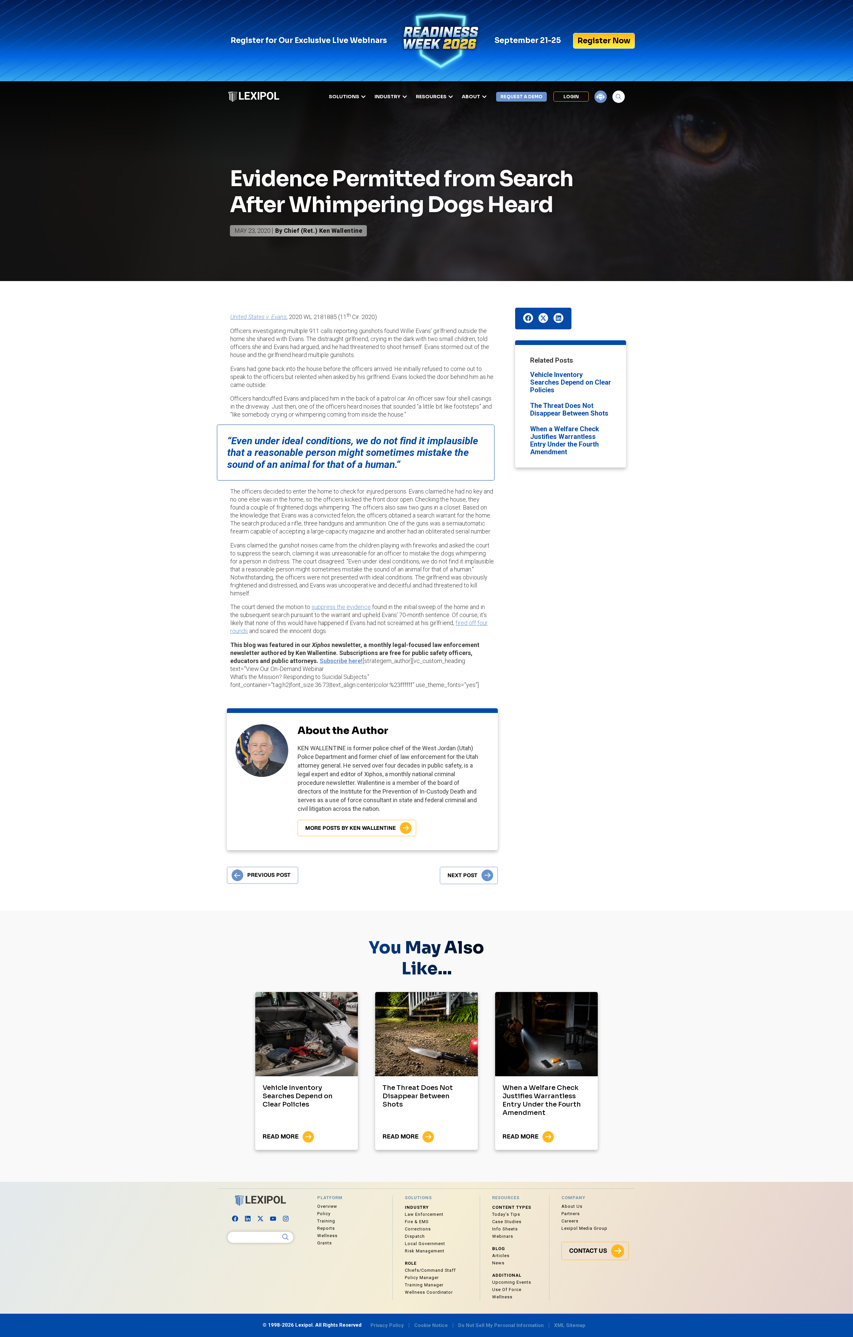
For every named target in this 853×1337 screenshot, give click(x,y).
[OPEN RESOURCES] (450, 96)
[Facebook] (235, 1218)
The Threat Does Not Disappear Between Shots (569, 409)
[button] (528, 318)
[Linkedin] (248, 1218)
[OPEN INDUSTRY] (404, 96)
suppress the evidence (341, 606)
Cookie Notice (431, 1325)
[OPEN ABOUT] (484, 96)
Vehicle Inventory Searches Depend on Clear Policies (570, 382)
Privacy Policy (387, 1325)
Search (285, 1237)
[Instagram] (286, 1218)
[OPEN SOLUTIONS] (363, 96)
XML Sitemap (569, 1325)
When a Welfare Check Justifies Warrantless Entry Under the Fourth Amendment (564, 440)
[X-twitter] (260, 1218)
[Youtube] (273, 1218)
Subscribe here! (341, 660)
